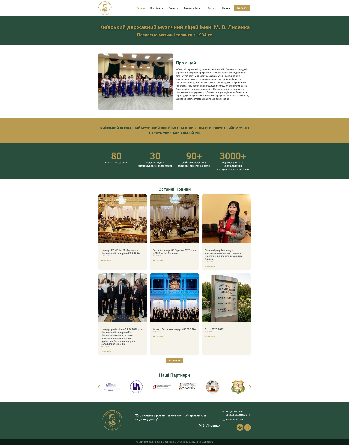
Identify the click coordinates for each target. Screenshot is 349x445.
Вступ (211, 8)
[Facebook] (240, 427)
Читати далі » (106, 260)
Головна (140, 8)
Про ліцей (155, 8)
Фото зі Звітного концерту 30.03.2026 (174, 329)
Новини (226, 8)
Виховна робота (191, 8)
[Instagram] (247, 427)
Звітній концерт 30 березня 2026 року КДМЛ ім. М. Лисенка (174, 252)
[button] (99, 387)
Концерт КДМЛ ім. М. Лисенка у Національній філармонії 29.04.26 (120, 252)
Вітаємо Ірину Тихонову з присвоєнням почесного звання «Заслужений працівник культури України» (223, 254)
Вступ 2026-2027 (213, 329)
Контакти (242, 8)
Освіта (172, 8)
